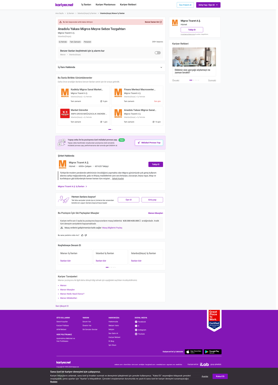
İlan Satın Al (113, 333)
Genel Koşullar (62, 322)
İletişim (111, 329)
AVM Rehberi (61, 329)
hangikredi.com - (150, 364)
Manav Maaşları (155, 213)
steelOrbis (179, 364)
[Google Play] (213, 351)
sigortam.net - (171, 364)
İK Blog (111, 341)
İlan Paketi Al (185, 5)
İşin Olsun (112, 345)
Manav (63, 285)
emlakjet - (142, 364)
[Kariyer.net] (67, 362)
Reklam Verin (114, 326)
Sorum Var (87, 322)
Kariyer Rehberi (114, 337)
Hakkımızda (113, 322)
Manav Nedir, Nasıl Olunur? (72, 294)
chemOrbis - (128, 364)
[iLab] (204, 364)
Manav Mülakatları (68, 298)
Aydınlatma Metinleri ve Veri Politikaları (65, 339)
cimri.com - (135, 364)
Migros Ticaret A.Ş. (66, 33)
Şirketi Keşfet (118, 178)
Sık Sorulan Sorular (90, 329)
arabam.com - (119, 364)
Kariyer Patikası (62, 326)
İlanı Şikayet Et (62, 306)
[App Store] (193, 351)
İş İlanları (86, 4)
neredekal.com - (161, 364)
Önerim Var (87, 326)
